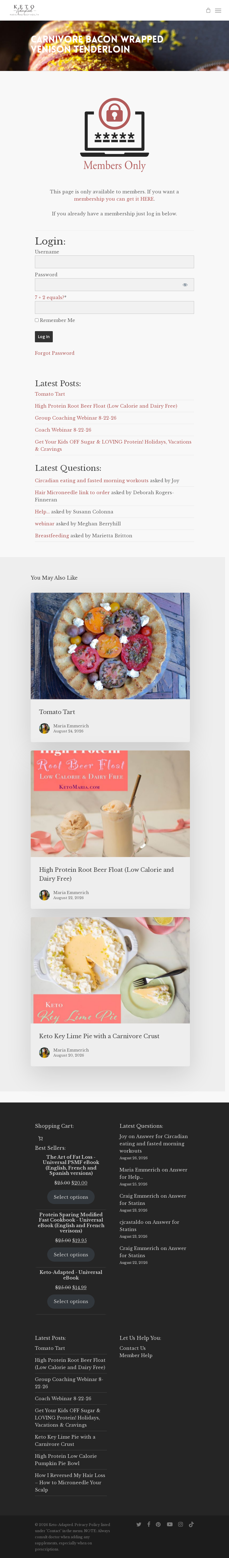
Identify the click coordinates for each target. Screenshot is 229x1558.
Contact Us (133, 1348)
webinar (44, 523)
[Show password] (185, 284)
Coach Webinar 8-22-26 (63, 430)
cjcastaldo (132, 1222)
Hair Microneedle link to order (72, 492)
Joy (123, 1136)
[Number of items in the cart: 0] (40, 1138)
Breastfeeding (52, 535)
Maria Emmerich (140, 1170)
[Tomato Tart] (110, 667)
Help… (42, 512)
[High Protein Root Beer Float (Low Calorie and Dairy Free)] (110, 829)
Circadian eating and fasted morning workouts (92, 480)
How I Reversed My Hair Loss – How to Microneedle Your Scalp (70, 1483)
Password (46, 274)
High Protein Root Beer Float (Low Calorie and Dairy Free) (106, 406)
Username (47, 252)
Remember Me (57, 320)
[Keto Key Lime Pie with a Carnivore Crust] (110, 992)
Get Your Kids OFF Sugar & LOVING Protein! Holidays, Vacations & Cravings (68, 1418)
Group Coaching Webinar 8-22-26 (75, 418)
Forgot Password (55, 353)
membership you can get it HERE (114, 199)
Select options (71, 1197)
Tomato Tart (50, 394)
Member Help (136, 1355)
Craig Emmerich (139, 1196)
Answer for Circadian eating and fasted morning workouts (154, 1144)
